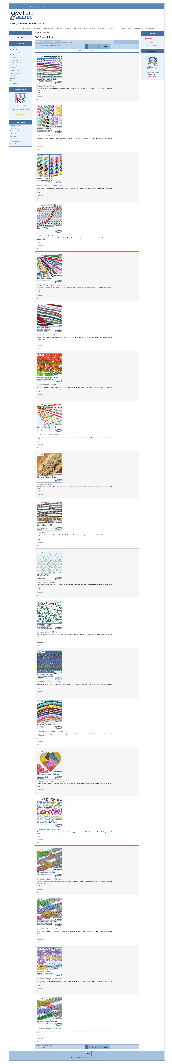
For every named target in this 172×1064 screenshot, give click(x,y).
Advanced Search (152, 45)
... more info (40, 96)
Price (93, 50)
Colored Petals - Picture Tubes (48, 829)
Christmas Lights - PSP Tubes (48, 632)
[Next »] (106, 46)
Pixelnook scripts (126, 28)
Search (152, 33)
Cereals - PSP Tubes (44, 484)
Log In (38, 7)
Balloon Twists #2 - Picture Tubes (49, 186)
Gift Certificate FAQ (15, 141)
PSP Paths (68, 28)
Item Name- (82, 50)
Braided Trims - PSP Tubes (47, 335)
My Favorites (47, 7)
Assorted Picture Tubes (45, 86)
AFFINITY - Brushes (89, 28)
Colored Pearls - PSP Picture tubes (50, 731)
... (101, 46)
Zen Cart (99, 1057)
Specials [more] (152, 51)
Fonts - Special (102, 28)
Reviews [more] (20, 89)
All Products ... (14, 83)
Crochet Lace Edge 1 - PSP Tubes (49, 879)
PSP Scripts (26, 28)
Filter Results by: (39, 41)
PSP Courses (77, 28)
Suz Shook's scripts (114, 28)
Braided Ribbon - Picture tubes (48, 285)
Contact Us (13, 133)
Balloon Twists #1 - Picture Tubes (49, 136)
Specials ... (13, 78)
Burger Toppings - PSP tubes (47, 385)
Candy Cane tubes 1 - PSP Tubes (49, 434)
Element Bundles (138, 28)
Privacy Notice (14, 128)
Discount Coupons (15, 144)
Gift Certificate (150, 28)
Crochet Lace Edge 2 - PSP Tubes (49, 929)
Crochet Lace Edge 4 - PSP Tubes (49, 1028)
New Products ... (14, 81)
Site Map (12, 139)
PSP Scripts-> (14, 47)
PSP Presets (59, 28)
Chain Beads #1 (43, 532)
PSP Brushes (36, 28)
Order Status (13, 136)
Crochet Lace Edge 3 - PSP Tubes (49, 979)
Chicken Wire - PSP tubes (46, 582)
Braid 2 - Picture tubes (45, 235)
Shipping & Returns (15, 125)
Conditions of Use (15, 131)
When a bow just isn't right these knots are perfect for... (20, 110)
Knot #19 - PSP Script (152, 72)
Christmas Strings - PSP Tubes (48, 682)
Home (31, 7)
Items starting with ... (53, 41)
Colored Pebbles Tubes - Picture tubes (51, 781)
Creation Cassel (85, 1057)
